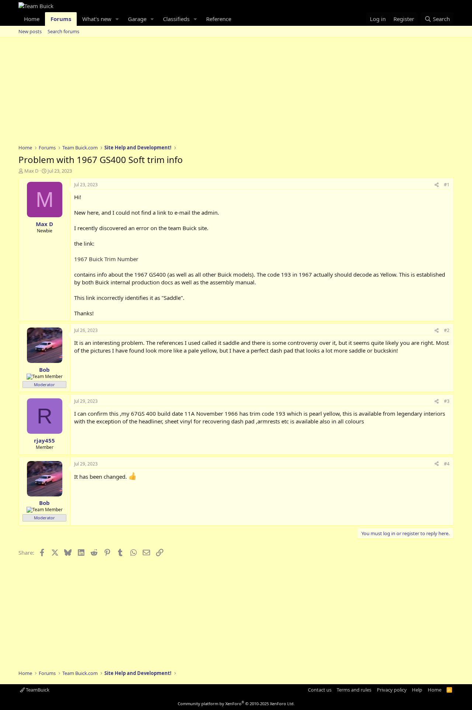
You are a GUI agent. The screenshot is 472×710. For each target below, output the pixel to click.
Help (417, 689)
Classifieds (176, 18)
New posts (30, 31)
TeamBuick (37, 689)
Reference (218, 18)
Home (31, 18)
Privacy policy (392, 689)
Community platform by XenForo (236, 703)
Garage (137, 18)
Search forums (63, 31)
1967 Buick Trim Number (106, 259)
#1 (447, 184)
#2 (447, 330)
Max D (31, 170)
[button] (117, 19)
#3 (447, 401)
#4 (447, 464)
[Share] (436, 185)
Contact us (320, 689)
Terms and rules (354, 689)
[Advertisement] (236, 92)
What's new (96, 18)
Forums (61, 18)
